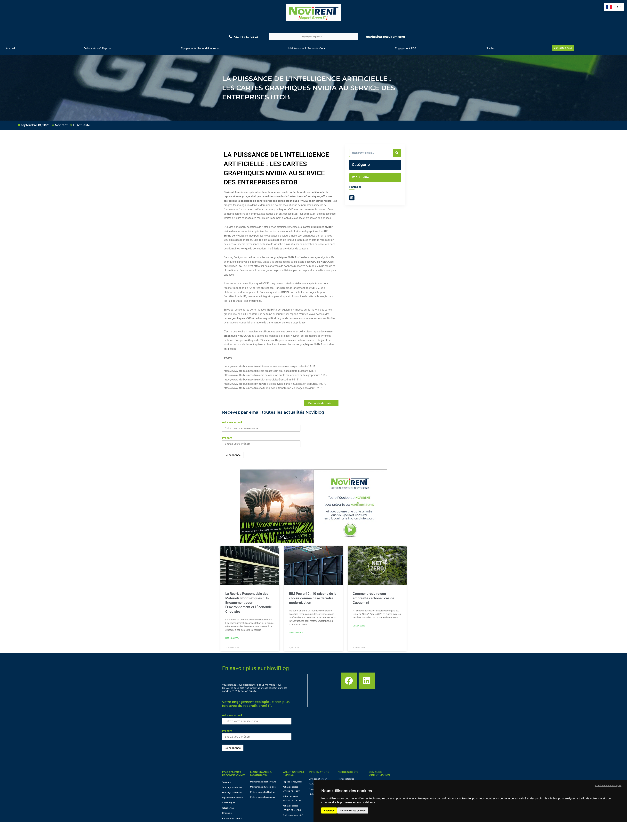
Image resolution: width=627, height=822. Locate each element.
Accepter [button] (329, 810)
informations (319, 771)
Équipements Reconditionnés (233, 774)
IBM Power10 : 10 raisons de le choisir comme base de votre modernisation (312, 598)
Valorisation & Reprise (293, 773)
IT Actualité (81, 125)
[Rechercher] (397, 153)
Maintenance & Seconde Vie (261, 773)
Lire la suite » (232, 638)
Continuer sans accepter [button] (608, 785)
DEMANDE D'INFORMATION (379, 773)
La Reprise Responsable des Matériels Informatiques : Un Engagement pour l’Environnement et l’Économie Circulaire (248, 602)
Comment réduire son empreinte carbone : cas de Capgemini (373, 598)
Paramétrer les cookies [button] (353, 810)
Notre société (348, 771)
